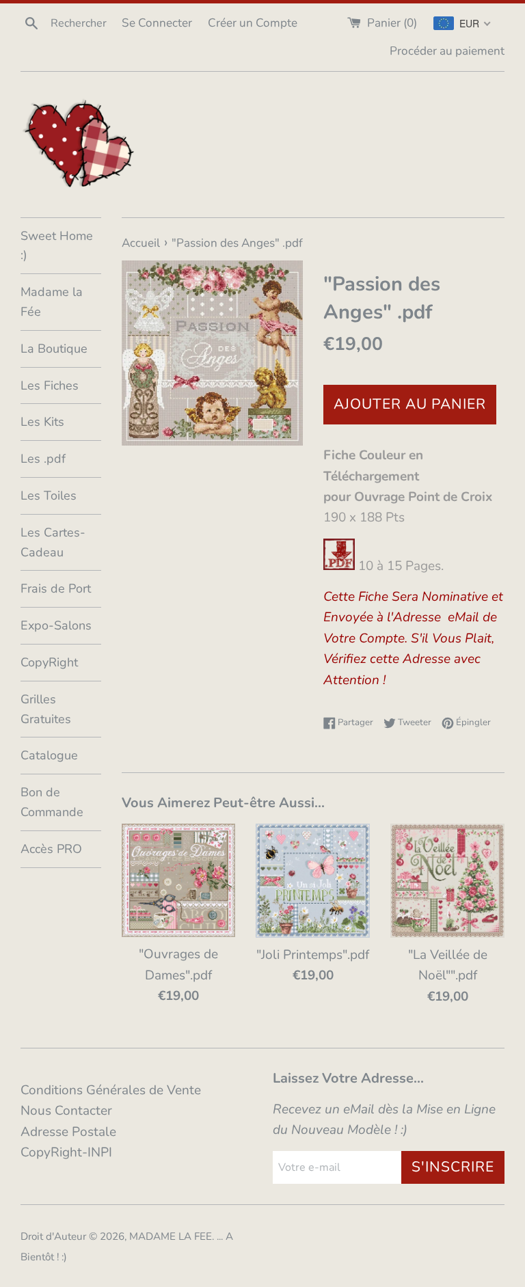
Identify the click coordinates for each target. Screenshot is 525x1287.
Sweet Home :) (57, 246)
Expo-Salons (56, 625)
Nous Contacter (66, 1111)
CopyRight (49, 662)
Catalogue (49, 755)
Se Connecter (157, 23)
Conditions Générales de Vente (111, 1090)
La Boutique (54, 348)
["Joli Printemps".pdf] (313, 881)
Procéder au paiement (447, 51)
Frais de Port (56, 588)
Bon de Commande (52, 802)
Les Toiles (49, 495)
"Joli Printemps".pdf (312, 955)
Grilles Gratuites (46, 709)
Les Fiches (50, 385)
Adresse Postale (68, 1132)
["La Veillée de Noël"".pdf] (447, 881)
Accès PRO (51, 849)
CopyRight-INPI (66, 1152)
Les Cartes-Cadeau (53, 542)
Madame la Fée (52, 302)
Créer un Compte (252, 23)
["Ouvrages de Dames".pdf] (179, 880)
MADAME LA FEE (170, 1236)
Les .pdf (43, 458)
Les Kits (42, 422)
